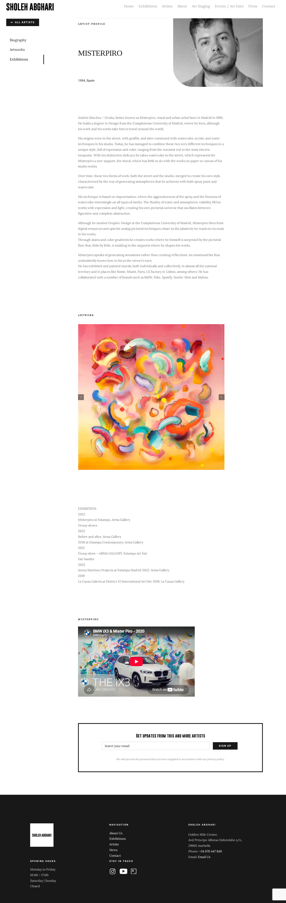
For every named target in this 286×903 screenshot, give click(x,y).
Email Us (204, 857)
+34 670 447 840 (210, 851)
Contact (115, 855)
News (113, 850)
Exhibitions (117, 839)
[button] (81, 397)
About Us (115, 833)
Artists (114, 844)
